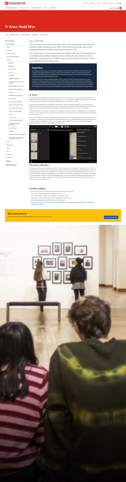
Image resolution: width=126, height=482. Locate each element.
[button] (17, 7)
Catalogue (104, 3)
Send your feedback (110, 217)
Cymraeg (119, 3)
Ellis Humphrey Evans (41, 200)
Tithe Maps (85, 3)
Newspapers (92, 3)
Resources (111, 3)
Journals (99, 3)
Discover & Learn (9, 40)
